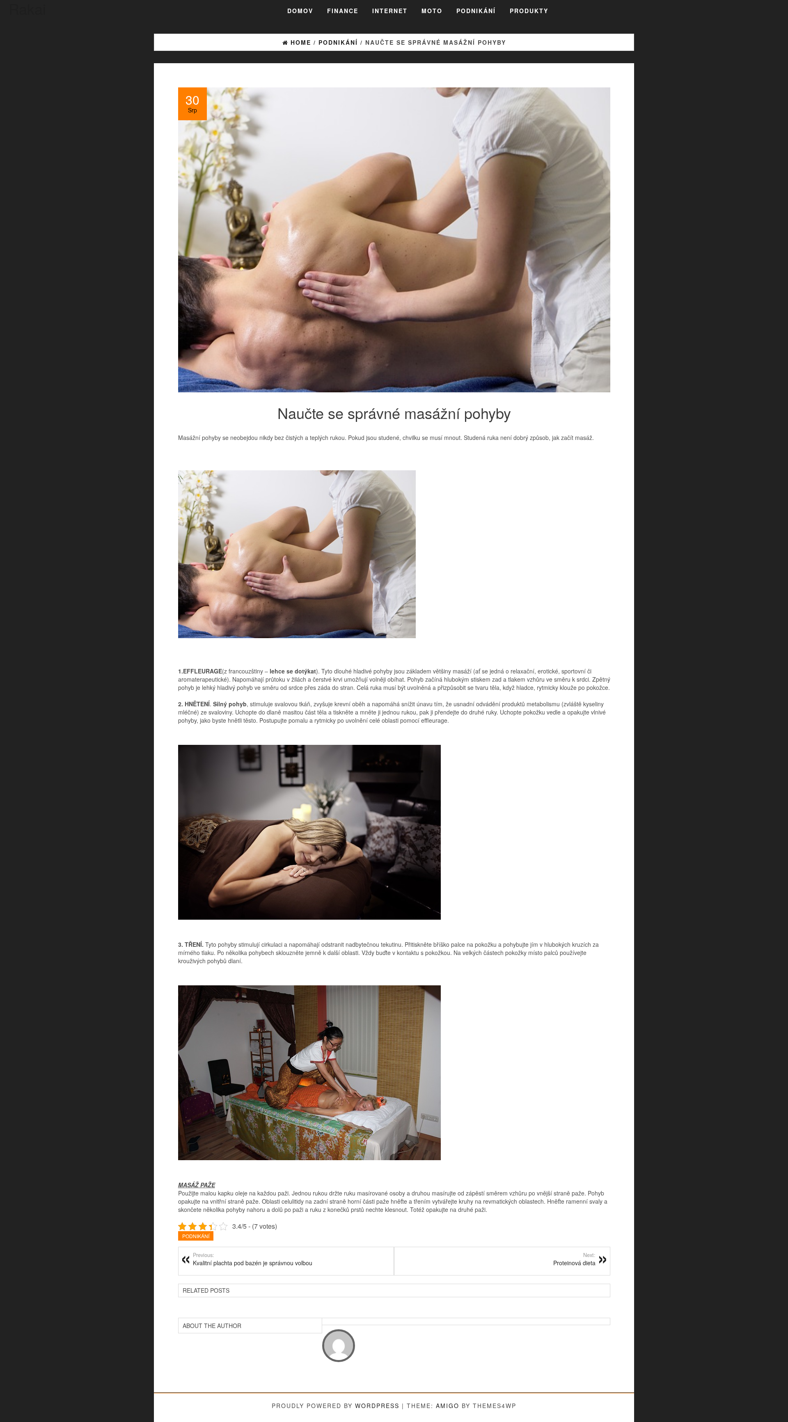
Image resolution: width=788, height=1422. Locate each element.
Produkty (529, 11)
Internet (390, 11)
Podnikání (476, 11)
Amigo (447, 1405)
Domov (300, 11)
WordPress (377, 1405)
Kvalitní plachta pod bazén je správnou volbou (252, 1259)
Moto (431, 11)
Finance (342, 11)
